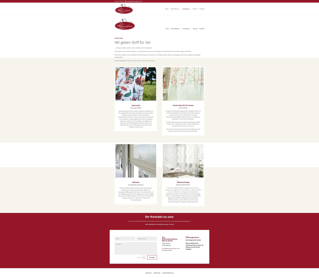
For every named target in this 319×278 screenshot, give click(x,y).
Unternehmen (175, 9)
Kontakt (202, 9)
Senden (152, 257)
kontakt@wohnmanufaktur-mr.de (171, 248)
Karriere (195, 9)
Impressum (149, 273)
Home (166, 9)
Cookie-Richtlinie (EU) (168, 273)
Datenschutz (156, 273)
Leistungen (186, 9)
